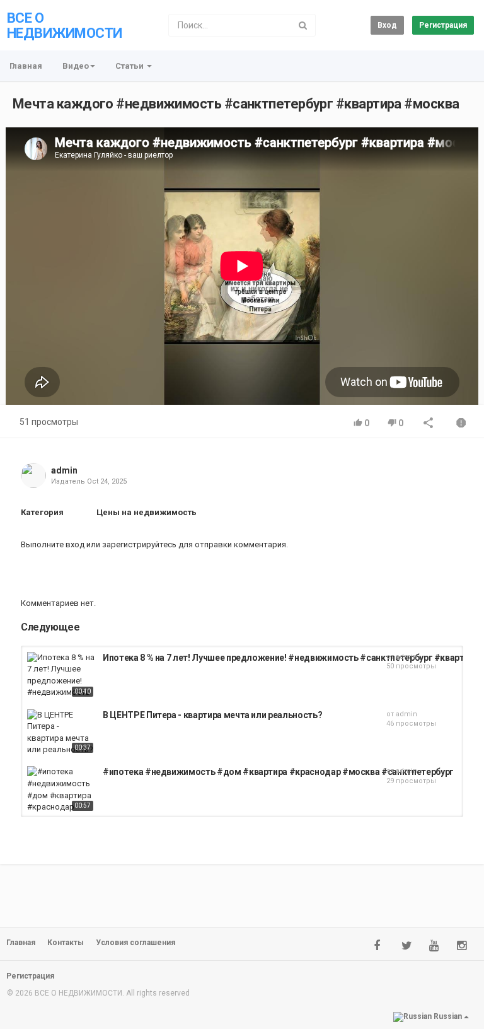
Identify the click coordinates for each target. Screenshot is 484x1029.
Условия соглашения (135, 942)
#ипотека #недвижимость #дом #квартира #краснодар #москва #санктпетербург (278, 772)
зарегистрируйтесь (139, 544)
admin (64, 470)
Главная (25, 66)
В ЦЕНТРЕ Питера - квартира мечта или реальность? (212, 715)
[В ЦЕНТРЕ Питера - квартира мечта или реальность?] (61, 732)
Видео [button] (75, 66)
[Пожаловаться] (461, 424)
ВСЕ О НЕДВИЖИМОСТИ (64, 25)
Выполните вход (52, 544)
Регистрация (443, 25)
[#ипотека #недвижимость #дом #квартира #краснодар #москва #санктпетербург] (61, 790)
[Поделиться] (428, 424)
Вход (387, 25)
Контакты (65, 942)
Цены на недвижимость (146, 512)
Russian (448, 1017)
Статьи (130, 66)
